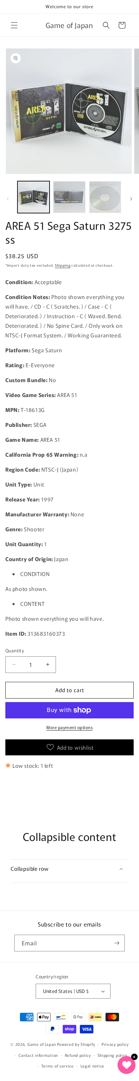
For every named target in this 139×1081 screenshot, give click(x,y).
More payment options (69, 727)
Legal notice (92, 1066)
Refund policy (78, 1055)
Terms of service (57, 1066)
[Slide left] (8, 199)
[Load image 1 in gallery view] (33, 197)
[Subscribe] (116, 943)
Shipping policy (113, 1055)
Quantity (14, 650)
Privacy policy (115, 1044)
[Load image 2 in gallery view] (69, 197)
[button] (14, 25)
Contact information (38, 1055)
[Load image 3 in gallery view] (105, 197)
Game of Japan (41, 1044)
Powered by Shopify (76, 1044)
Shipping (63, 265)
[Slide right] (131, 199)
